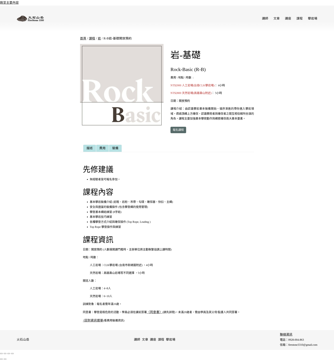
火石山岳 (23, 339)
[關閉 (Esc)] (1, 353)
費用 (102, 148)
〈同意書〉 (154, 312)
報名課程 (178, 129)
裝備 (115, 148)
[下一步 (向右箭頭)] (5, 359)
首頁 (83, 38)
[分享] (5, 353)
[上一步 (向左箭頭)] (1, 359)
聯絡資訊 (286, 334)
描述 (89, 148)
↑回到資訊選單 (93, 320)
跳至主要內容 (9, 2)
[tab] (89, 148)
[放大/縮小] (12, 353)
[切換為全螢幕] (8, 353)
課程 (92, 38)
